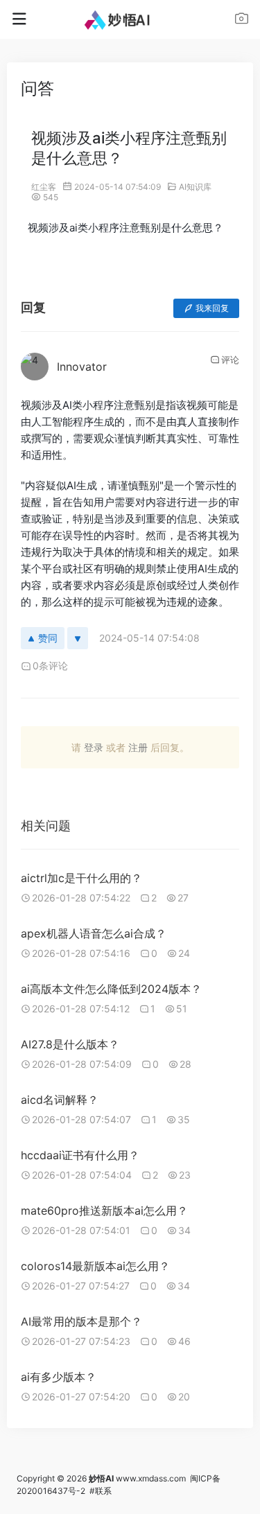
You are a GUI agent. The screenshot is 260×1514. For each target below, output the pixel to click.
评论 (230, 359)
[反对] (77, 638)
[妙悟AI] (130, 19)
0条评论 (50, 665)
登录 (93, 747)
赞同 (48, 638)
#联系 (100, 1491)
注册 (138, 747)
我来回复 (212, 308)
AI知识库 (195, 187)
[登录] (241, 20)
